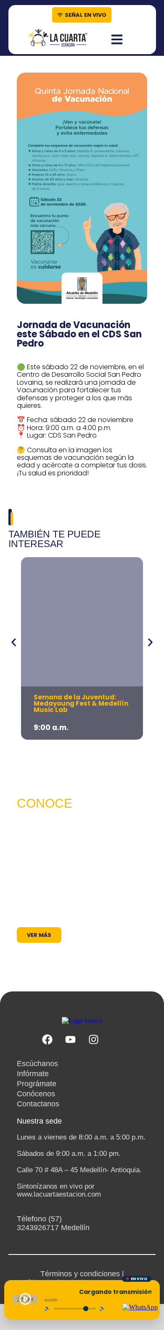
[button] (13, 642)
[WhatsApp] (140, 1307)
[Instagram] (93, 1039)
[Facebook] (47, 1039)
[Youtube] (70, 1039)
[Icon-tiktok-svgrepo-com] (116, 1039)
